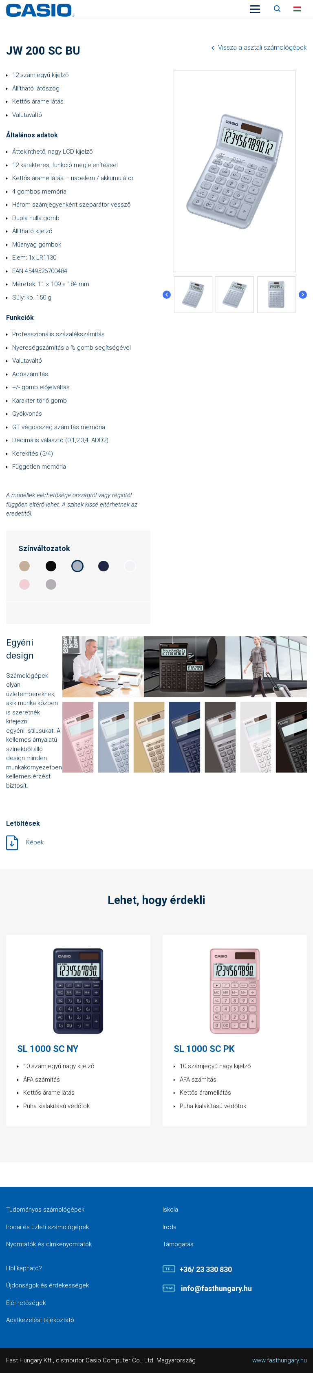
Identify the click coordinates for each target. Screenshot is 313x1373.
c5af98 (24, 566)
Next (303, 295)
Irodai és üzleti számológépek (47, 1227)
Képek (35, 842)
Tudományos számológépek (45, 1209)
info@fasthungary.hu (215, 1288)
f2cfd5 (24, 584)
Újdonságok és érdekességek (47, 1285)
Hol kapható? (24, 1268)
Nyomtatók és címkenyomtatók (49, 1244)
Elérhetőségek (26, 1303)
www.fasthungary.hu (279, 1360)
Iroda (169, 1227)
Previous (167, 295)
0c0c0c (51, 566)
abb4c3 (77, 566)
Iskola (170, 1209)
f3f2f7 (130, 566)
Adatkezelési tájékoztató (40, 1320)
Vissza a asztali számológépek (262, 47)
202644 (103, 566)
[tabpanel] (193, 294)
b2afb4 (51, 584)
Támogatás (178, 1244)
